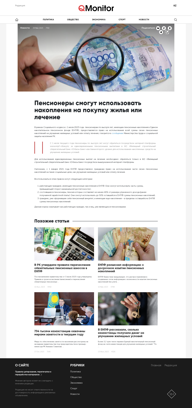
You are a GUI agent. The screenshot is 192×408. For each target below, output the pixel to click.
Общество (73, 19)
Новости (144, 19)
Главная (156, 365)
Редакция (20, 5)
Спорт (122, 19)
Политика (48, 19)
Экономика (98, 19)
